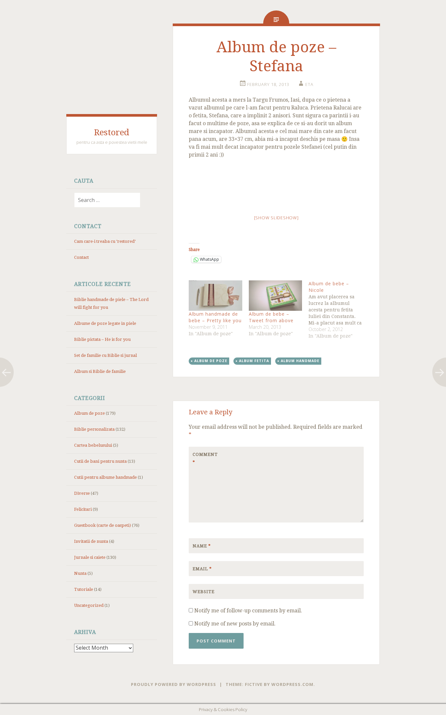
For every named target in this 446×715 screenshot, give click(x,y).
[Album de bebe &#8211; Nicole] (338, 309)
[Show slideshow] (276, 218)
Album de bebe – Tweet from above (271, 317)
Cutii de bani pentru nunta (100, 461)
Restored (111, 132)
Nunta (80, 573)
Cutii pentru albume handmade (105, 477)
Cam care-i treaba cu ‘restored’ (104, 241)
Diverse (82, 493)
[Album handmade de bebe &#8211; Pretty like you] (215, 295)
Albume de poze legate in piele (105, 323)
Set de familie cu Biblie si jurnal (105, 355)
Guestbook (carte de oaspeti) (102, 525)
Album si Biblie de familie (100, 371)
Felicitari (83, 509)
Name (202, 545)
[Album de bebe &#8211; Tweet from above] (275, 295)
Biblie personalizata (94, 429)
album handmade (300, 360)
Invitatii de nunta (91, 541)
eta (309, 84)
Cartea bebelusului (93, 445)
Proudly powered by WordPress (173, 684)
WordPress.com (292, 684)
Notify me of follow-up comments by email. (248, 610)
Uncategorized (89, 605)
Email (202, 568)
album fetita (254, 360)
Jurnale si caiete (89, 557)
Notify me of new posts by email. (235, 624)
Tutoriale (83, 589)
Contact (81, 257)
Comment (205, 458)
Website (204, 591)
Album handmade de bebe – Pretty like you (215, 317)
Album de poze (89, 413)
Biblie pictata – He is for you (102, 339)
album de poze (210, 360)
